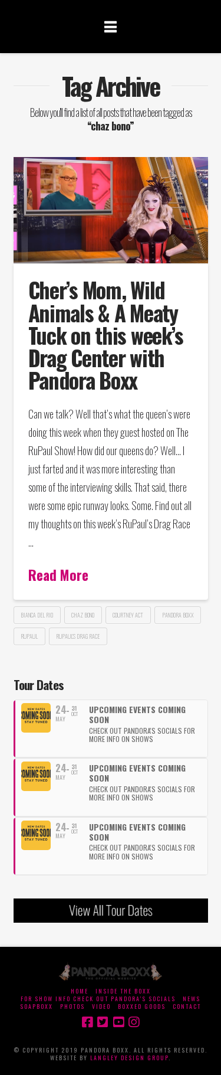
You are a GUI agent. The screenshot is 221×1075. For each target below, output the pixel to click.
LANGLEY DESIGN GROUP (129, 1057)
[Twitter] (102, 1022)
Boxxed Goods (142, 1006)
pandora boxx (178, 614)
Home (79, 991)
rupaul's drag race (78, 636)
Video (101, 1006)
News (191, 998)
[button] (110, 26)
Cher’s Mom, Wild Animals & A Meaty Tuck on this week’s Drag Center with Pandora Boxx (105, 335)
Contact (187, 1006)
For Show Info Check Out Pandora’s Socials (98, 998)
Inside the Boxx (123, 991)
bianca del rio (37, 614)
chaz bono (82, 614)
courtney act (128, 614)
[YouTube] (118, 1022)
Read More (58, 575)
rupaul (29, 636)
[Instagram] (133, 1022)
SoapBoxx (36, 1006)
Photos (72, 1006)
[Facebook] (87, 1022)
